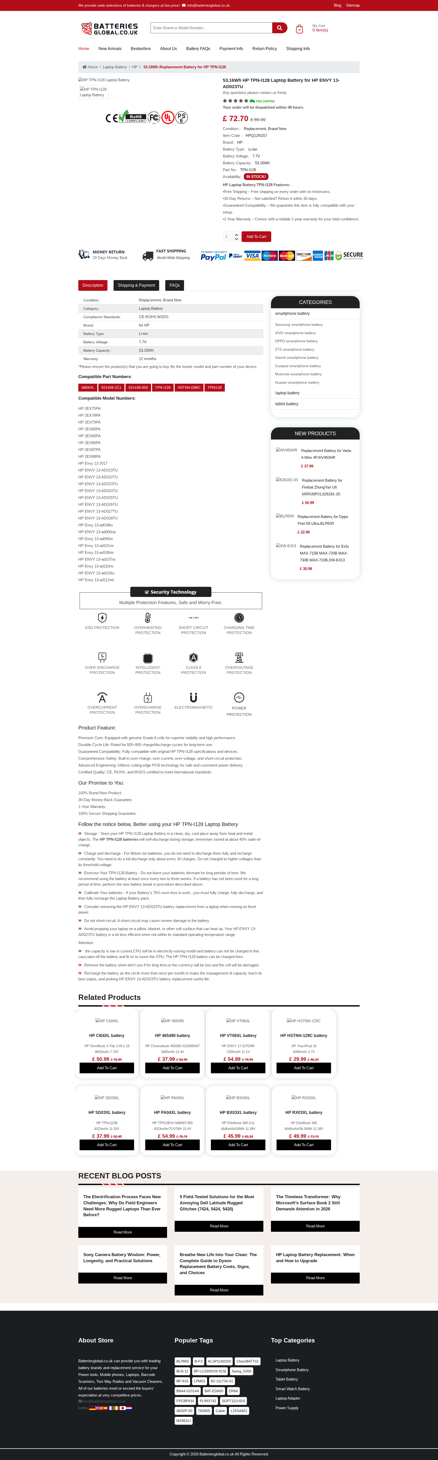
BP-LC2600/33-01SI (210, 1371)
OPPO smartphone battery (296, 341)
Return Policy (264, 48)
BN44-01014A (187, 1391)
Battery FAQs (198, 48)
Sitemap (353, 5)
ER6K (233, 1391)
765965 (204, 1411)
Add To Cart (256, 236)
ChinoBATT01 (247, 1361)
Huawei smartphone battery (297, 382)
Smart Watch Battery (293, 1389)
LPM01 (199, 1381)
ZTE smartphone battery (294, 349)
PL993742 (208, 1401)
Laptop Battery (115, 67)
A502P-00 (184, 1411)
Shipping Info (298, 48)
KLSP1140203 (219, 1361)
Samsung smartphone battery (299, 324)
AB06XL (87, 387)
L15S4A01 (239, 1411)
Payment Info (231, 48)
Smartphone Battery (292, 1370)
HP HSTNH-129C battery (303, 1035)
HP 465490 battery (172, 1035)
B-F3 (199, 1361)
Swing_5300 (241, 1371)
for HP (144, 325)
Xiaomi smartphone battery (296, 357)
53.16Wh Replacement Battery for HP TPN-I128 (184, 67)
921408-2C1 (111, 387)
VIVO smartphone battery (295, 333)
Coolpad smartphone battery (298, 366)
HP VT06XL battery (238, 1035)
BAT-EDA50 (214, 1391)
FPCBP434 (185, 1401)
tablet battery (286, 404)
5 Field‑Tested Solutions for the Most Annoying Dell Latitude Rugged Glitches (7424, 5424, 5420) (217, 1202)
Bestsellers (141, 48)
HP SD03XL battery (106, 1112)
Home (83, 48)
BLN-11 (182, 1371)
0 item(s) (320, 30)
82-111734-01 (222, 1381)
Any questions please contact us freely (255, 92)
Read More (123, 1232)
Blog (337, 5)
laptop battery (287, 393)
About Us (168, 48)
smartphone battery (292, 313)
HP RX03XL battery (303, 1112)
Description (93, 285)
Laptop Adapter (288, 1398)
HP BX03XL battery (238, 1112)
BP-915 (182, 1381)
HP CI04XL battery (106, 1035)
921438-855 (138, 387)
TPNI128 (215, 387)
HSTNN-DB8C (189, 387)
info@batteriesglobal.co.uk (208, 5)
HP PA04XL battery (172, 1112)
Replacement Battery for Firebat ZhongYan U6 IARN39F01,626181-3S (322, 487)
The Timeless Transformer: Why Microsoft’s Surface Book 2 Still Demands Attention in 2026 (308, 1202)
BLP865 (182, 1361)
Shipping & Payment (136, 285)
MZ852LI (183, 1421)
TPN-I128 (163, 387)
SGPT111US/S (233, 1401)
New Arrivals (110, 48)
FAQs (175, 285)
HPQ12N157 (256, 135)
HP (134, 67)
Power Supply (287, 1408)
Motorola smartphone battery (298, 374)
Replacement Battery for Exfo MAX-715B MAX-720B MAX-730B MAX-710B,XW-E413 (324, 553)
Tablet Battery (287, 1379)
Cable (220, 1411)
